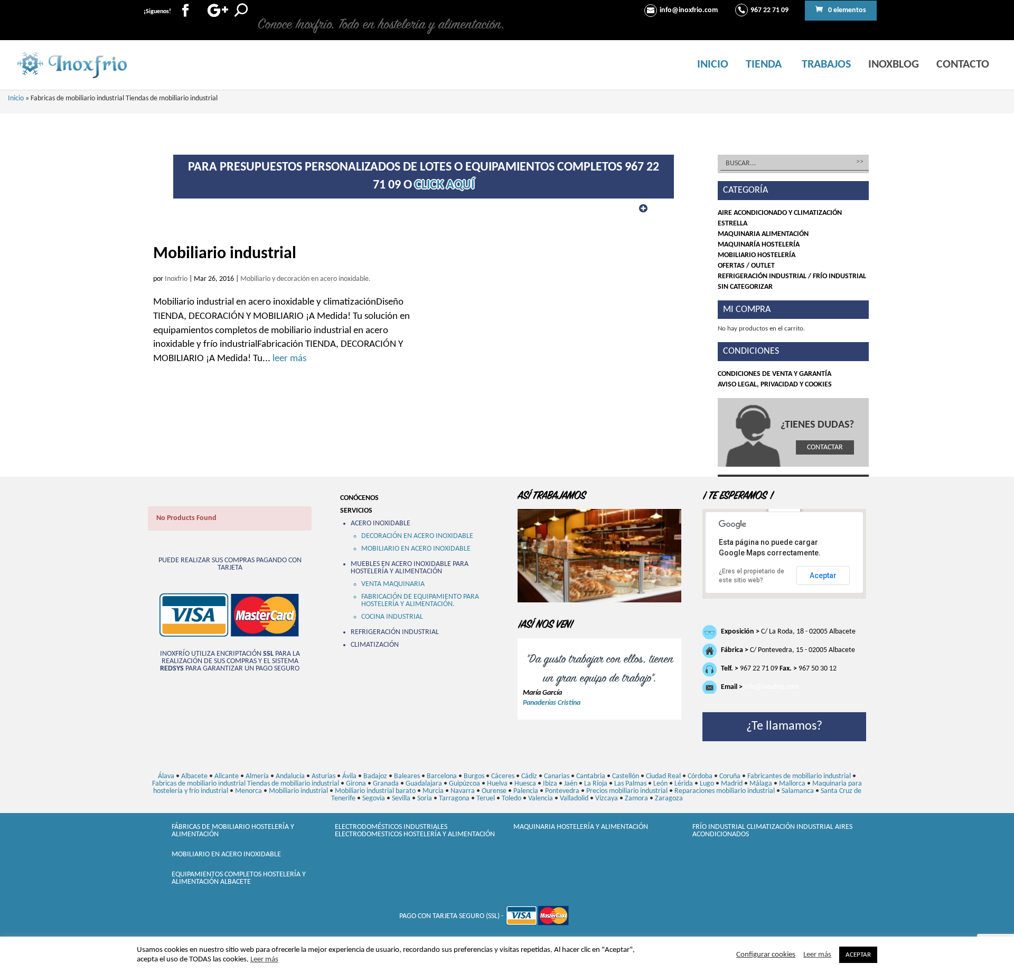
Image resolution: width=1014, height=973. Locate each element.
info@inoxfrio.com (771, 687)
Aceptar (823, 575)
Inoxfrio (176, 279)
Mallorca (792, 784)
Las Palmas (630, 784)
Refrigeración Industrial (395, 632)
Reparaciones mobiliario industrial (724, 791)
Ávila (349, 776)
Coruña (729, 776)
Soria (424, 798)
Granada (386, 784)
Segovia (373, 798)
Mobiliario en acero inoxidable (416, 549)
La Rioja (595, 784)
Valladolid (574, 798)
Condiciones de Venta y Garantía (774, 374)
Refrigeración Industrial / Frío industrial (792, 276)
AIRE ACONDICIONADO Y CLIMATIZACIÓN (780, 213)
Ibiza (550, 784)
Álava (166, 776)
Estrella (732, 224)
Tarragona (454, 798)
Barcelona (442, 776)
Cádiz (529, 776)
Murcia (433, 791)
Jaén (570, 784)
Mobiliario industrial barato (375, 791)
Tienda (764, 65)
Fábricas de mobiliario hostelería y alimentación (233, 830)
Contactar (825, 447)
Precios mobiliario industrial (627, 791)
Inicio (712, 65)
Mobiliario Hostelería (756, 255)
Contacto (962, 65)
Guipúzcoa (464, 784)
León (660, 784)
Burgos (474, 776)
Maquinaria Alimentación (763, 234)
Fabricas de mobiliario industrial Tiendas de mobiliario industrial (245, 784)
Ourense (494, 791)
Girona (356, 784)
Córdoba (700, 776)
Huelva (497, 784)
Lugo (707, 784)
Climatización (375, 645)
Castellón (625, 776)
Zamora (636, 798)
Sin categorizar (745, 287)
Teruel (485, 798)
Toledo (511, 798)
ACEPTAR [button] (858, 954)
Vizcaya (606, 798)
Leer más (264, 959)
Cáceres (502, 776)
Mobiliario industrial (224, 253)
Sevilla (401, 798)
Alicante (226, 776)
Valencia (540, 798)
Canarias (556, 776)
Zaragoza (669, 798)
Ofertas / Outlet (746, 266)
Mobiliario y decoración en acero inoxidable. (305, 279)
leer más (288, 359)
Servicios (356, 511)
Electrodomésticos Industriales (391, 827)
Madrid (732, 784)
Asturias (323, 776)
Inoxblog (893, 65)
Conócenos (359, 498)
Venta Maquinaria (393, 584)
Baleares (407, 776)
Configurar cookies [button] (765, 955)
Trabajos (826, 65)
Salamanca (798, 791)
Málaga (760, 784)
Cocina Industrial (392, 617)
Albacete (194, 776)
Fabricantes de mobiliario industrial (799, 776)
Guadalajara (424, 784)
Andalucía (290, 776)
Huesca (525, 784)
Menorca (248, 791)
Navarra (462, 791)
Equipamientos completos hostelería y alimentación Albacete (239, 878)
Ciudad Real (663, 776)
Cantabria (590, 776)
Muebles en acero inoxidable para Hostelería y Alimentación (409, 567)
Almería (257, 776)
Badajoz (375, 776)
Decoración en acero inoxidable (417, 536)
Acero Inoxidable (380, 523)
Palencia (525, 791)
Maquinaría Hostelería (759, 245)
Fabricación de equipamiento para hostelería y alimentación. (420, 600)
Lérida (683, 784)
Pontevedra (562, 791)
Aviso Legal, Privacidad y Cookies (775, 385)
